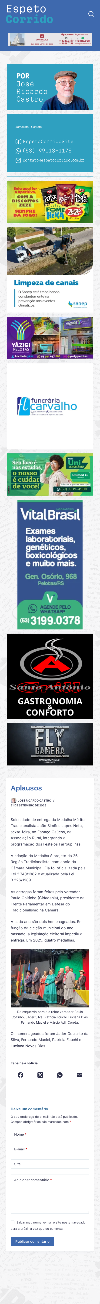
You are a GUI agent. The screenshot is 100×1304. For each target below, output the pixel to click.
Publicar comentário (32, 1241)
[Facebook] (20, 1075)
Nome (20, 1134)
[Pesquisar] (91, 14)
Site (17, 1164)
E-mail (20, 1149)
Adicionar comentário (33, 1180)
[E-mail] (80, 1075)
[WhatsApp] (60, 1075)
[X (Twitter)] (40, 1075)
